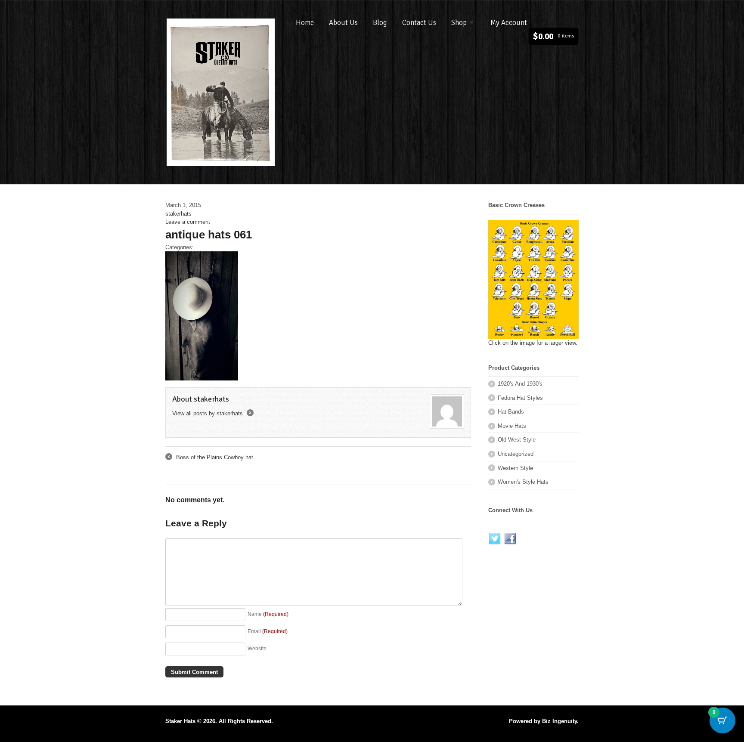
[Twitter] (495, 539)
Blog (380, 22)
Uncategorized (515, 454)
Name (268, 614)
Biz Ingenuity (559, 721)
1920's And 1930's (520, 383)
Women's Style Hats (523, 482)
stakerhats (178, 213)
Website (257, 648)
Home (305, 22)
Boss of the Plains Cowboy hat (209, 458)
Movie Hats (512, 426)
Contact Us (419, 22)
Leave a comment (187, 222)
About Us (343, 22)
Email (268, 631)
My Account (508, 22)
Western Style (515, 468)
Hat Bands (511, 411)
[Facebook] (511, 539)
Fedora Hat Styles (520, 398)
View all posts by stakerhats (212, 413)
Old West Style (517, 439)
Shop (459, 22)
